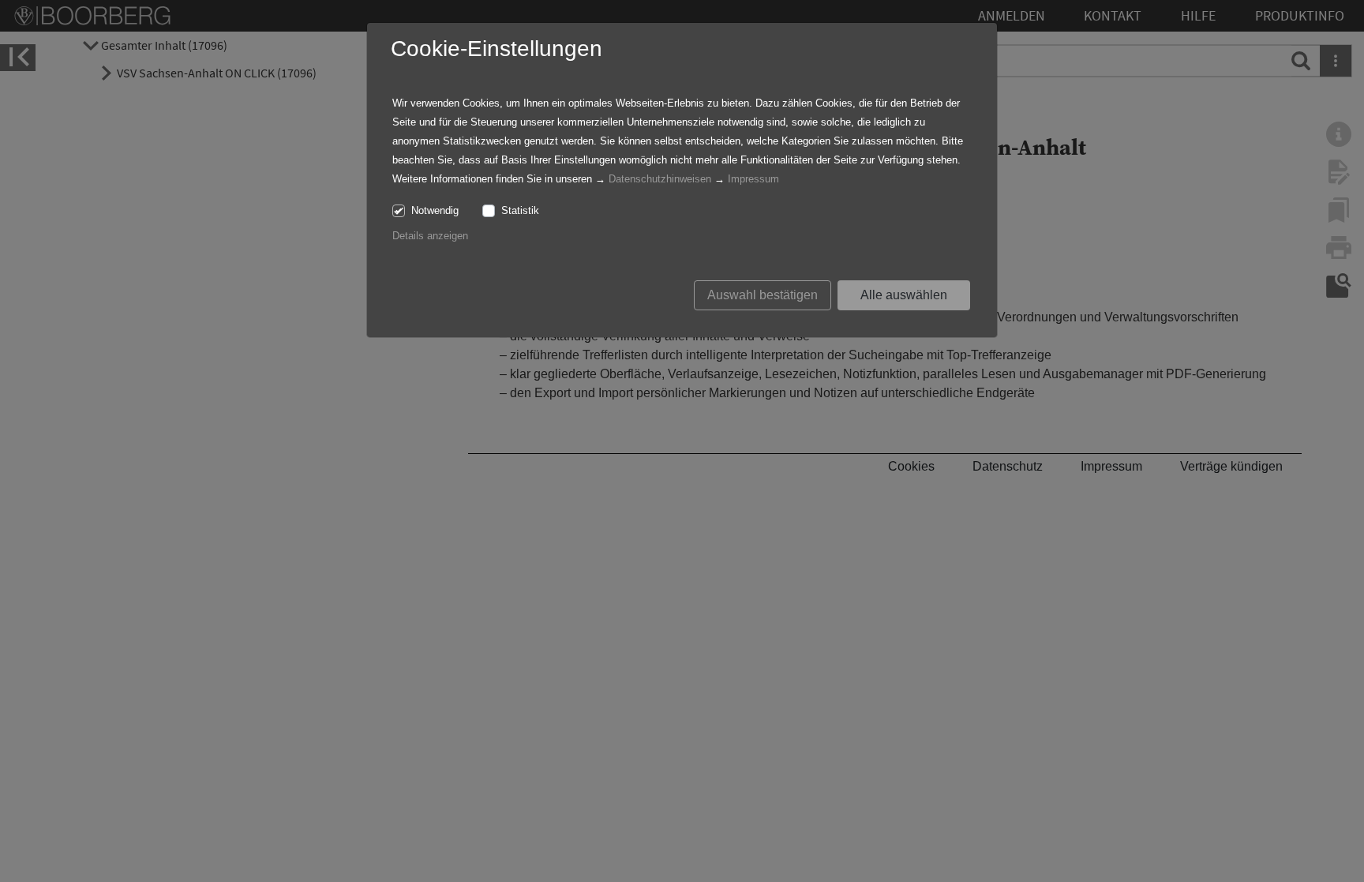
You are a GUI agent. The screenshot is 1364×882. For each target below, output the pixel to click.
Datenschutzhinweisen (660, 179)
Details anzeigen (430, 236)
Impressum (753, 179)
